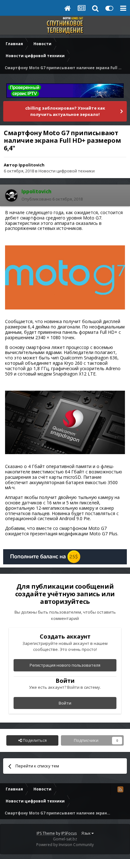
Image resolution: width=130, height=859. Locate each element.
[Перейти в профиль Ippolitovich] (11, 195)
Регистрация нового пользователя (65, 665)
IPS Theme (46, 833)
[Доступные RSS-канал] (120, 789)
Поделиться (34, 740)
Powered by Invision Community (65, 844)
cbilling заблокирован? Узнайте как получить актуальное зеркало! (65, 111)
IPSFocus (69, 833)
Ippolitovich (31, 165)
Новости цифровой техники (66, 171)
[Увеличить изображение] (65, 277)
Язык (86, 833)
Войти (65, 703)
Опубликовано (52, 199)
